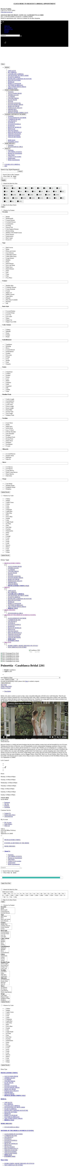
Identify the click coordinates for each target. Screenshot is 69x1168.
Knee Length (10, 408)
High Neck (9, 426)
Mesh (7, 380)
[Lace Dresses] (5, 921)
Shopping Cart (8, 29)
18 (21, 191)
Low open (9, 316)
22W (48, 195)
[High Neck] (5, 975)
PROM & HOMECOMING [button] (9, 1073)
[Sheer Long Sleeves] (6, 992)
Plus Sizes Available (12, 300)
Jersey (8, 377)
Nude (7, 541)
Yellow (8, 499)
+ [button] (5, 565)
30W (24, 198)
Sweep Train (9, 411)
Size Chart (4, 684)
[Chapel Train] (4, 967)
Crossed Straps (10, 313)
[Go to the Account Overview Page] (1, 23)
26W (7, 198)
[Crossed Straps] (5, 933)
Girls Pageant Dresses (12, 229)
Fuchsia (8, 529)
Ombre (8, 335)
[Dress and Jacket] (5, 919)
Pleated (8, 298)
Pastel (7, 336)
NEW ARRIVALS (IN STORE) (17, 647)
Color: (3, 679)
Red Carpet (9, 238)
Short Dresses (10, 269)
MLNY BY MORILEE (14, 628)
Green (8, 504)
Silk (7, 388)
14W (14, 195)
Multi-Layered (10, 294)
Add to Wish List (5, 683)
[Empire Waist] (5, 981)
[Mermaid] (5, 982)
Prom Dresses (10, 234)
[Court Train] (4, 968)
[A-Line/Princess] (5, 979)
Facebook (7, 807)
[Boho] (5, 918)
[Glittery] (3, 940)
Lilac (7, 520)
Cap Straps (9, 483)
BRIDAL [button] (3, 1099)
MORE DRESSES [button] (6, 1123)
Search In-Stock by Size (10, 183)
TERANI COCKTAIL (14, 634)
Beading (8, 346)
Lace (7, 358)
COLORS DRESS (13, 571)
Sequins (8, 364)
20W (40, 195)
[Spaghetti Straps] (5, 998)
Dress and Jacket (11, 251)
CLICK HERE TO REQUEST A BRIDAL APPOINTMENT (34, 4)
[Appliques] (5, 948)
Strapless (8, 442)
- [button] (5, 644)
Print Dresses (10, 263)
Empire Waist (10, 455)
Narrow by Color (8, 495)
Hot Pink (8, 527)
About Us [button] (7, 851)
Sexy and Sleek (10, 265)
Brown (8, 545)
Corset (8, 291)
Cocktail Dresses (11, 222)
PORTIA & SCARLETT (15, 581)
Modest (8, 260)
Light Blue (9, 511)
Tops (7, 274)
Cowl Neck (9, 423)
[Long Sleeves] (6, 990)
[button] (7, 67)
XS (49, 198)
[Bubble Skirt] (6, 924)
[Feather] (4, 959)
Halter (8, 424)
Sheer (7, 318)
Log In (6, 32)
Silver (8, 550)
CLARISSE (11, 569)
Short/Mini (9, 410)
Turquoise (9, 509)
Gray (7, 548)
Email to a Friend (6, 688)
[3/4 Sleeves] (6, 989)
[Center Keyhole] (6, 927)
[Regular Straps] (5, 997)
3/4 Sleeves (9, 468)
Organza (8, 382)
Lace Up (8, 314)
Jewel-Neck (9, 428)
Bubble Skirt (9, 285)
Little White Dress (11, 256)
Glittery (8, 329)
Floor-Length (10, 406)
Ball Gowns (9, 247)
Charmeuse (9, 372)
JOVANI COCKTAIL (14, 576)
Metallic (8, 331)
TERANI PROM (13, 584)
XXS (41, 198)
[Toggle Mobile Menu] (1, 835)
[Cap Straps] (5, 995)
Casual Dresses (10, 220)
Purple (8, 518)
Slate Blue (9, 513)
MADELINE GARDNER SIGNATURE (20, 598)
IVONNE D (11, 623)
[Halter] (5, 973)
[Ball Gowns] (5, 916)
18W (31, 195)
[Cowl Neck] (5, 972)
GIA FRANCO (12, 621)
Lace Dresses (10, 253)
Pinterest (6, 805)
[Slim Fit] (5, 984)
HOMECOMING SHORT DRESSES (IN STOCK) (23, 645)
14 (7, 191)
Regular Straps (10, 485)
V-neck (8, 446)
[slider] (61, 877)
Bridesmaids (9, 218)
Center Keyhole (10, 289)
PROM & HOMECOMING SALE (18, 585)
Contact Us (7, 813)
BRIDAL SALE (13, 608)
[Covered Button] (5, 932)
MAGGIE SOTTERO (14, 600)
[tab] (36, 574)
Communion (9, 224)
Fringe (8, 357)
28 (56, 191)
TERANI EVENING (14, 636)
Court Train (9, 404)
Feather (8, 353)
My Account (7, 27)
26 (49, 191)
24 (42, 191)
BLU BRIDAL (12, 592)
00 (14, 188)
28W (16, 198)
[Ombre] (3, 944)
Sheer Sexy (9, 267)
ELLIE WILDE (12, 573)
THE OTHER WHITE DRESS (17, 606)
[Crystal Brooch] (5, 952)
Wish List (7, 26)
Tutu (7, 276)
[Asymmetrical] (4, 965)
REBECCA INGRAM (14, 603)
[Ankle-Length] (4, 964)
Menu (2, 64)
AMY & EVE (12, 590)
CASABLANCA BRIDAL (16, 594)
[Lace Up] (5, 935)
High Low (9, 292)
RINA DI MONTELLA (15, 632)
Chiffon (8, 373)
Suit (7, 272)
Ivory (7, 539)
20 (28, 191)
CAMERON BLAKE (14, 620)
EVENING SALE (13, 640)
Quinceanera (9, 236)
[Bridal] (8, 908)
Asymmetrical (10, 401)
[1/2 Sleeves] (6, 987)
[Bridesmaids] (8, 910)
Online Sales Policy (6, 686)
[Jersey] (4, 960)
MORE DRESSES (9, 846)
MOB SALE (12, 639)
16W (23, 195)
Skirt (7, 270)
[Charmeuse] (4, 956)
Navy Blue (9, 516)
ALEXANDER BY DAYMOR (17, 618)
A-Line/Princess (10, 454)
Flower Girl (9, 227)
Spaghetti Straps (10, 487)
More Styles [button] (4, 1160)
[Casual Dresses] (8, 911)
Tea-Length (9, 413)
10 (52, 188)
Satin (7, 384)
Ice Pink (8, 523)
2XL (20, 201)
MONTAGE (11, 629)
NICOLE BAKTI (13, 631)
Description (7, 691)
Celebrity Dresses (11, 287)
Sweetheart (9, 444)
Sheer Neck (9, 440)
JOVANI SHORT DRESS (15, 577)
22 (35, 191)
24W (57, 195)
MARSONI (11, 626)
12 (59, 188)
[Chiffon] (4, 957)
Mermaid (8, 457)
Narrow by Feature (9, 210)
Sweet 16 (8, 240)
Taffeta (8, 389)
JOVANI (10, 574)
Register (6, 30)
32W (33, 198)
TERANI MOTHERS (14, 637)
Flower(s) (9, 355)
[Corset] (6, 929)
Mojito (8, 500)
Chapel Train (9, 402)
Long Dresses (10, 258)
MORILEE (11, 602)
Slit (7, 303)
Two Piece (9, 278)
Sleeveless (9, 476)
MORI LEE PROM (13, 579)
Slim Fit (8, 459)
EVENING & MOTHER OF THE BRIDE (16, 843)
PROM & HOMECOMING (12, 840)
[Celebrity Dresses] (6, 926)
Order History (8, 824)
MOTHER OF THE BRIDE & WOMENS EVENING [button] (17, 1130)
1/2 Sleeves (9, 467)
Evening (8, 225)
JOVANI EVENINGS (14, 624)
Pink (7, 525)
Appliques (9, 344)
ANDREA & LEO (13, 568)
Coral (7, 538)
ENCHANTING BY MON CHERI (18, 595)
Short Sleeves (10, 474)
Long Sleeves (10, 470)
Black (8, 547)
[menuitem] (36, 26)
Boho (7, 249)
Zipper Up (9, 320)
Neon (7, 333)
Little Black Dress (11, 254)
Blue (7, 515)
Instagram (7, 802)
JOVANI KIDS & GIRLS (15, 613)
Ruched (8, 301)
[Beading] (5, 949)
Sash (7, 362)
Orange (8, 536)
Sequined (8, 386)
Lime (7, 506)
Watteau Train (10, 415)
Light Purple (9, 522)
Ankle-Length (10, 399)
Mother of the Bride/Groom (14, 232)
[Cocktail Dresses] (8, 913)
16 (14, 191)
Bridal (8, 216)
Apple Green (10, 502)
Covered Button (10, 311)
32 (7, 195)
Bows (7, 348)
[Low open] (5, 936)
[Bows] (5, 951)
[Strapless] (5, 1000)
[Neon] (3, 943)
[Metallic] (3, 941)
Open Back (9, 296)
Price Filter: (7, 176)
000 (7, 188)
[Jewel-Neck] (5, 976)
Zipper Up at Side (11, 322)
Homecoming (10, 231)
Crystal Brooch (10, 350)
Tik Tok (6, 804)
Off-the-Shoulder (11, 432)
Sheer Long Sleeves (11, 472)
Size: (2, 677)
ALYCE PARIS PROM (15, 566)
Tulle (7, 391)
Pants (7, 262)
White (8, 552)
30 (63, 191)
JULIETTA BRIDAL (14, 597)
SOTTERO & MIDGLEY (15, 605)
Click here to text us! (6, 12)
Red (7, 534)
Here (26, 681)
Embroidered (9, 351)
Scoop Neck (9, 439)
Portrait (8, 435)
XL (13, 201)
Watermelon (9, 531)
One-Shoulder (10, 433)
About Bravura (8, 816)
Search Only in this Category (11, 174)
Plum (7, 532)
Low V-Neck (10, 430)
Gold (7, 543)
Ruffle (8, 360)
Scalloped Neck (10, 437)
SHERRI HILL (12, 582)
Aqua (7, 507)
